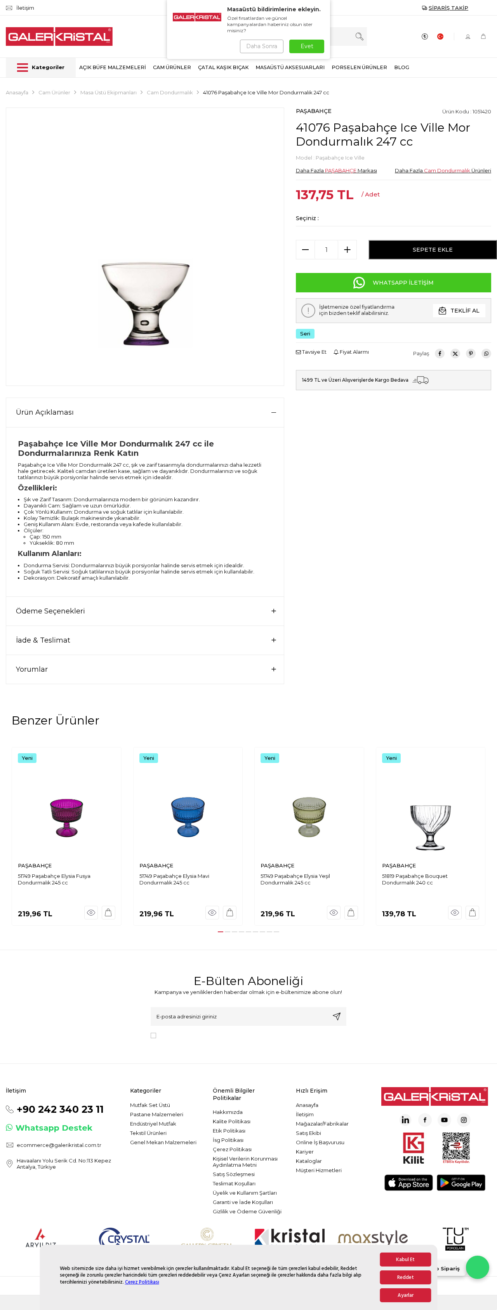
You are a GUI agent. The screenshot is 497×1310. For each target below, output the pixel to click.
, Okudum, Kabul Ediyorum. (223, 1035)
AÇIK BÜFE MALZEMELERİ (112, 67)
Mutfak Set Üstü (150, 1105)
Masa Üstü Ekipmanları (108, 92)
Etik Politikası (229, 1131)
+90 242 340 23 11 (60, 1109)
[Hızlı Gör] (91, 912)
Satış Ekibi (308, 1133)
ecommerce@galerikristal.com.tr (59, 1145)
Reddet (405, 1277)
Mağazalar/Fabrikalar (322, 1124)
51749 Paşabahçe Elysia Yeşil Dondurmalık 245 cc (295, 879)
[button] (220, 931)
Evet (307, 46)
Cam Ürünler (54, 92)
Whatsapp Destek (54, 1128)
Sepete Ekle (433, 249)
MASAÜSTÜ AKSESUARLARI (290, 67)
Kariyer (305, 1151)
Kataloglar (309, 1161)
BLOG (401, 67)
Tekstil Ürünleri (148, 1133)
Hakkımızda (228, 1112)
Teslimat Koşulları (234, 1183)
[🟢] (477, 1267)
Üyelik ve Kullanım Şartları (245, 1193)
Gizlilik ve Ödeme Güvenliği (247, 1211)
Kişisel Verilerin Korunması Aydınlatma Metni (245, 1161)
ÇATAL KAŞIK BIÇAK (223, 67)
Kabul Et (405, 1259)
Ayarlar (406, 1295)
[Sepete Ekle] (108, 912)
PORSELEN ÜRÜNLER (359, 67)
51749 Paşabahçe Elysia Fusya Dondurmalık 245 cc (54, 879)
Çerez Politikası (142, 1282)
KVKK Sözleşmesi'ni (186, 1035)
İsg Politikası (228, 1140)
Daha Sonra (261, 46)
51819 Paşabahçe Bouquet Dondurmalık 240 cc (415, 879)
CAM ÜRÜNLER (172, 67)
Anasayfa (17, 92)
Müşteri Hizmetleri (319, 1170)
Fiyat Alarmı (354, 352)
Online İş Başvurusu (320, 1142)
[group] (145, 247)
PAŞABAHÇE (314, 111)
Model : (330, 158)
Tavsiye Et (314, 352)
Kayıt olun (336, 1016)
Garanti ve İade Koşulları (243, 1202)
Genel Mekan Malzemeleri (163, 1142)
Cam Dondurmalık (170, 92)
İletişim (305, 1114)
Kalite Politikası (231, 1121)
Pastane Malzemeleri (156, 1114)
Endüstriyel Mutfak (153, 1124)
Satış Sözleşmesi (234, 1174)
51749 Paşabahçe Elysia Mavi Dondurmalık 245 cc (174, 879)
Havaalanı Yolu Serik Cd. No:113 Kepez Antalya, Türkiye (64, 1163)
